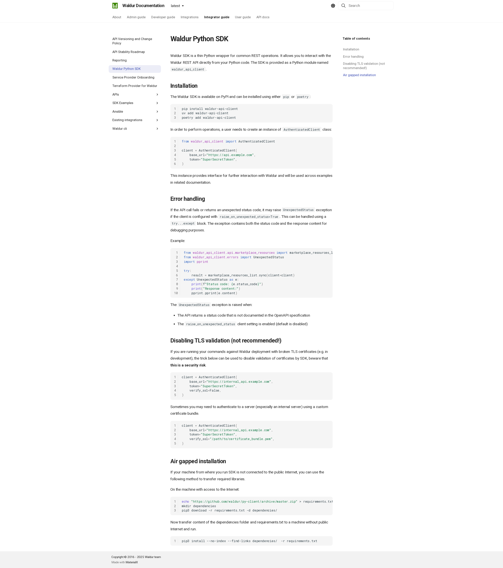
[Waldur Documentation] (114, 5)
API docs (262, 17)
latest (175, 6)
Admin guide (136, 17)
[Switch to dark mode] (333, 5)
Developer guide (163, 17)
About (116, 17)
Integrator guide (216, 17)
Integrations (189, 17)
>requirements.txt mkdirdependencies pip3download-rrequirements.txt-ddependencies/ (257, 505)
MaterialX (132, 562)
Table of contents (356, 38)
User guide (243, 17)
